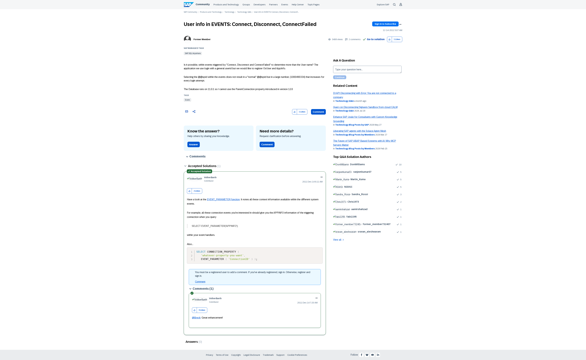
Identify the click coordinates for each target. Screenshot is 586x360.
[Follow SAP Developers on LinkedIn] (378, 355)
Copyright (236, 355)
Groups (246, 4)
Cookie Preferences (297, 355)
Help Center (298, 4)
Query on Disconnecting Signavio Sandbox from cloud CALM (365, 107)
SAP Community (190, 12)
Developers (260, 4)
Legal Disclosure (252, 355)
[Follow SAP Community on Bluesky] (367, 355)
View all (337, 239)
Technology (229, 12)
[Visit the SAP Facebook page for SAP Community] (361, 355)
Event (187, 100)
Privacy (209, 355)
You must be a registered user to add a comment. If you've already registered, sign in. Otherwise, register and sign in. (252, 274)
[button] (389, 39)
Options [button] (400, 24)
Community (203, 4)
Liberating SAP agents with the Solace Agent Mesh (359, 131)
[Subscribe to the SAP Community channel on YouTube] (372, 355)
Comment (318, 112)
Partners (273, 4)
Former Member (202, 39)
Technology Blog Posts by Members (355, 134)
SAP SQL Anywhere (193, 53)
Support (280, 355)
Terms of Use (222, 355)
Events (284, 4)
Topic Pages (313, 4)
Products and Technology (226, 4)
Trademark (268, 355)
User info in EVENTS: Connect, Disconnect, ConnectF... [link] (276, 12)
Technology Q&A (244, 12)
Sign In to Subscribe (385, 24)
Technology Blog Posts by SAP (352, 125)
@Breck (196, 317)
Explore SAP (383, 4)
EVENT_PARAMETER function (223, 199)
